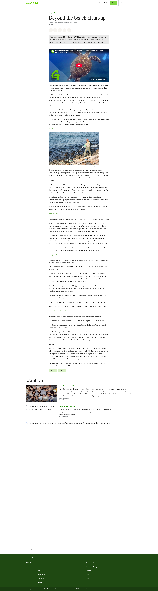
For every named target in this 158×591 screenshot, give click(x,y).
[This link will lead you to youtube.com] (33, 566)
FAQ (87, 578)
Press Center (41, 574)
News (39, 563)
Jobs (39, 570)
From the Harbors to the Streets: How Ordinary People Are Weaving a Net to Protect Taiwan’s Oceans (93, 389)
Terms (88, 574)
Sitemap (40, 582)
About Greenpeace (64, 386)
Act (100, 2)
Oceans (75, 386)
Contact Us (41, 578)
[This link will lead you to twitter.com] (30, 566)
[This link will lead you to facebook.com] (27, 566)
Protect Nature (58, 13)
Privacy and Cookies (92, 563)
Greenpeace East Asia (64, 398)
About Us (40, 567)
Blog (50, 13)
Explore (106, 2)
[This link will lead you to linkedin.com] (37, 566)
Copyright (89, 570)
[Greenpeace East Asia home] (32, 3)
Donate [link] (114, 3)
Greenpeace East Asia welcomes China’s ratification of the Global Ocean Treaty (85, 409)
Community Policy (91, 567)
